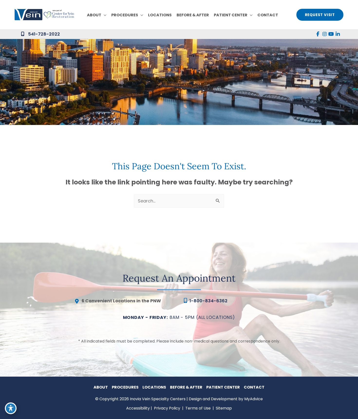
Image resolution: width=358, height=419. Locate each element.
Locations (154, 387)
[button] (103, 15)
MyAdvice (253, 399)
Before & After (186, 387)
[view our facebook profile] (318, 34)
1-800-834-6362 (208, 301)
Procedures (125, 387)
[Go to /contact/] (124, 302)
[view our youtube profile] (331, 34)
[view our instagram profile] (324, 34)
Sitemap (223, 408)
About (101, 387)
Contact (254, 387)
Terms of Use (198, 408)
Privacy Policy (167, 408)
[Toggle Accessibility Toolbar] (11, 408)
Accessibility (138, 408)
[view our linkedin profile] (337, 34)
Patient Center (223, 387)
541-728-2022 (44, 34)
